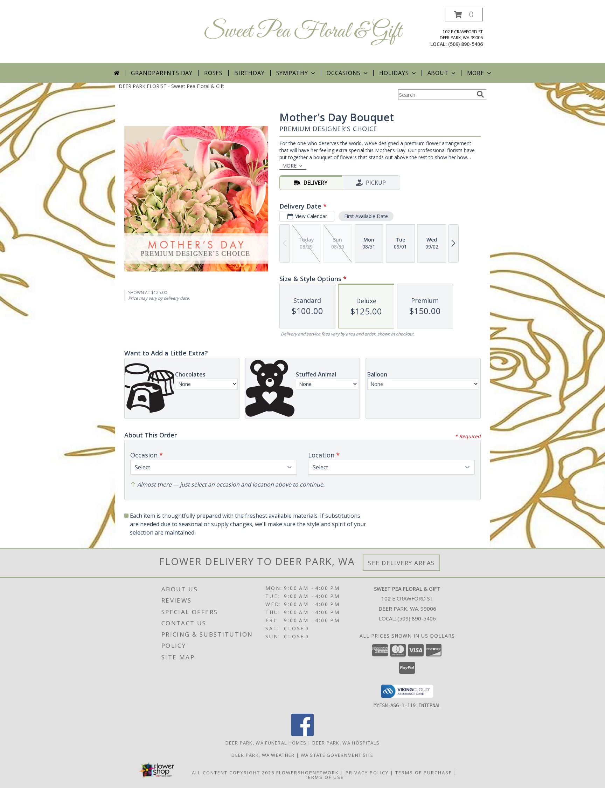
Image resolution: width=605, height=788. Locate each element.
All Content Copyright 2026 (233, 772)
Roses (213, 73)
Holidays (394, 73)
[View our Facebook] (302, 734)
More (475, 73)
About (437, 73)
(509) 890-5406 (465, 44)
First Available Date (366, 216)
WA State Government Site (337, 755)
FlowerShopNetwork (307, 772)
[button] (464, 14)
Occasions (344, 73)
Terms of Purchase (423, 772)
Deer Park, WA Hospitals (346, 743)
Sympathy (292, 73)
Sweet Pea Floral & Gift (302, 32)
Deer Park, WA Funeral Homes (265, 743)
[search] (480, 94)
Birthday (249, 73)
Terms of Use (324, 777)
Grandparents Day (162, 73)
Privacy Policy (367, 772)
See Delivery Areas (401, 563)
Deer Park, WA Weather (262, 755)
